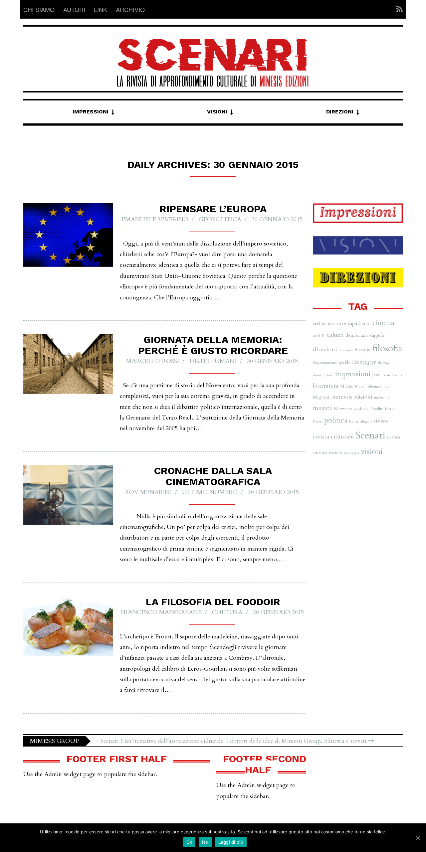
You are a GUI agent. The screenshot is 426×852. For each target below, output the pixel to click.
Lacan (385, 375)
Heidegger (364, 362)
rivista (381, 421)
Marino (346, 386)
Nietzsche (343, 409)
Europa (362, 349)
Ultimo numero (210, 492)
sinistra (320, 452)
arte (341, 323)
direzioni (325, 349)
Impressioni (90, 111)
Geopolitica (220, 219)
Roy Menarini (148, 492)
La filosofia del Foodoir (213, 601)
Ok (189, 842)
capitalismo (359, 323)
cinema (383, 323)
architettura (324, 323)
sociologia (351, 452)
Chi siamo (39, 9)
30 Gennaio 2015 (277, 219)
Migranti (321, 397)
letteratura (325, 386)
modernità (381, 397)
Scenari (370, 435)
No (205, 842)
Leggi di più (230, 842)
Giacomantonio (325, 362)
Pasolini (376, 409)
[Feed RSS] (397, 9)
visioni (371, 451)
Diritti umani (213, 361)
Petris (389, 409)
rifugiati (366, 421)
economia (346, 350)
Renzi (353, 421)
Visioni (217, 111)
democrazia (356, 335)
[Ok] (417, 837)
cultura (227, 612)
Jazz (376, 375)
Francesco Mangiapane (161, 612)
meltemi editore (377, 386)
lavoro (397, 375)
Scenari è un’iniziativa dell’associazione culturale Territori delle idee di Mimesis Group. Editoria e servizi (234, 741)
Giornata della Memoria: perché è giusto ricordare (213, 345)
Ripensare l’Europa (213, 209)
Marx (359, 386)
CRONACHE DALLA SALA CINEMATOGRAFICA (213, 476)
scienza (393, 437)
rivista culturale (333, 436)
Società (335, 453)
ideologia (383, 362)
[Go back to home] (213, 57)
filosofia (387, 348)
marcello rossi (152, 361)
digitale (377, 335)
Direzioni (339, 111)
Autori (74, 9)
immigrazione (323, 375)
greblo (344, 362)
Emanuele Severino (154, 219)
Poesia (317, 421)
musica (322, 408)
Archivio (130, 9)
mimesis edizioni (352, 397)
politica (335, 420)
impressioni (352, 374)
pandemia (361, 409)
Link (100, 9)
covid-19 (319, 335)
